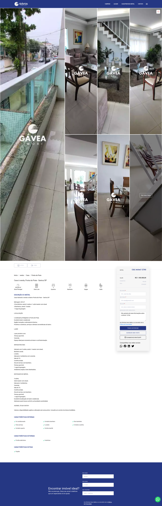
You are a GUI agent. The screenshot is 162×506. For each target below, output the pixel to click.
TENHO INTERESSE (133, 328)
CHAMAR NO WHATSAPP (133, 337)
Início (16, 275)
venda (22, 275)
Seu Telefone (86, 490)
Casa (27, 275)
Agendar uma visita (133, 332)
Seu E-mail (85, 481)
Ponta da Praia (36, 275)
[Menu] (147, 4)
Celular (122, 303)
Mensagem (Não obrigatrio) (127, 310)
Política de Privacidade (126, 324)
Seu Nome (85, 473)
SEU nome (123, 290)
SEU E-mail (123, 297)
